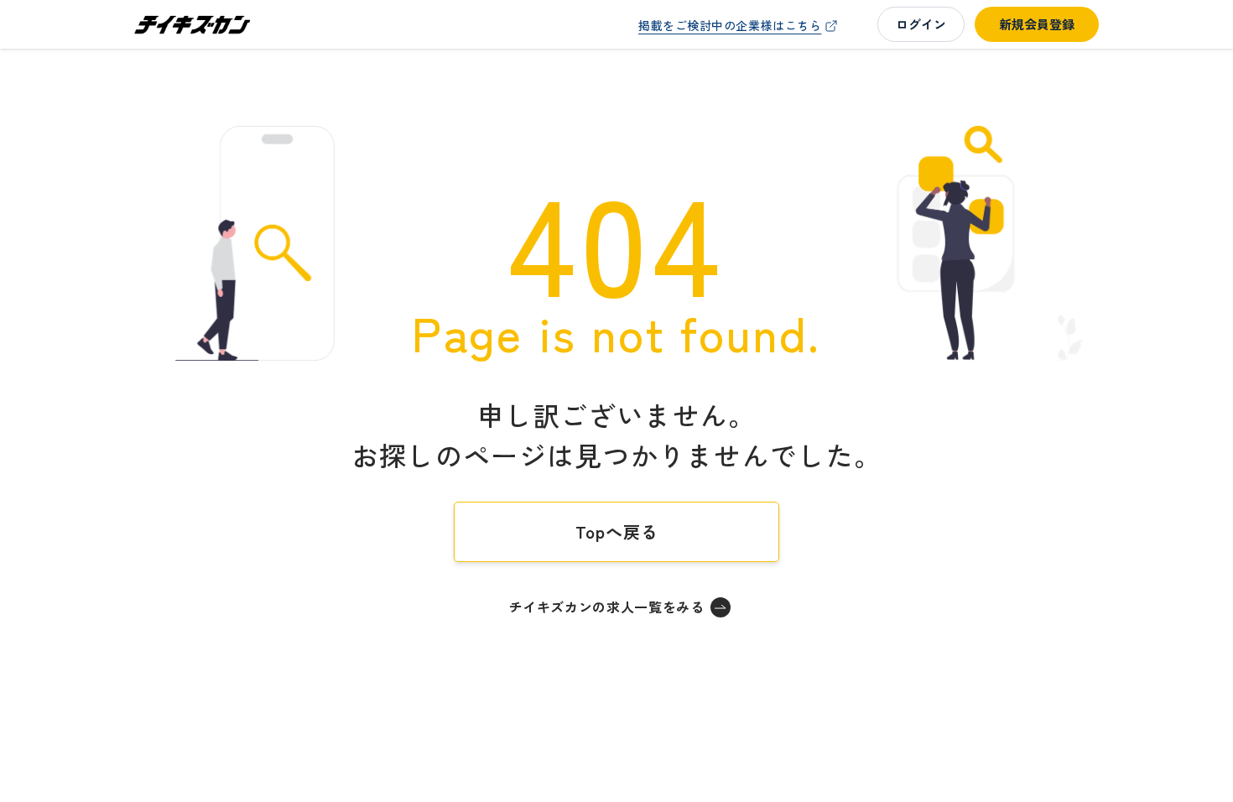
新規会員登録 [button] (1036, 24)
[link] (739, 25)
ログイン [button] (921, 24)
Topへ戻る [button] (616, 531)
